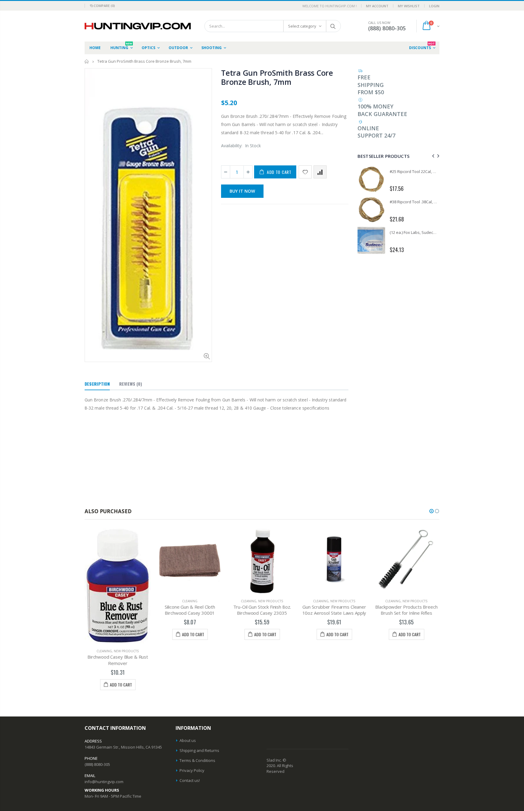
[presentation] (432, 156)
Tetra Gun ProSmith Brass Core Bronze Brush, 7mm (277, 77)
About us (188, 740)
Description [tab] (97, 384)
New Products (126, 651)
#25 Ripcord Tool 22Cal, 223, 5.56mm (422, 171)
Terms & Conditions (197, 760)
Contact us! (190, 780)
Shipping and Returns (199, 750)
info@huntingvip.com (104, 781)
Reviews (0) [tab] (130, 384)
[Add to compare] (320, 171)
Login (434, 6)
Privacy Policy (192, 770)
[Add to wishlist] (305, 171)
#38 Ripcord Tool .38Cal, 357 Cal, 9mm (423, 201)
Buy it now (242, 191)
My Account (377, 6)
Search (333, 26)
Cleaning (104, 651)
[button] (431, 511)
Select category (302, 26)
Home (87, 61)
